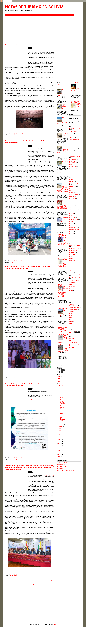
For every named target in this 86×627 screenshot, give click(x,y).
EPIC (70, 340)
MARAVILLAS (72, 217)
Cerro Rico (71, 150)
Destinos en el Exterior (74, 171)
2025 (59, 376)
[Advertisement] (43, 27)
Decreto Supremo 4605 (48, 475)
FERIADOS (71, 181)
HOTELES (71, 196)
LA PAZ (70, 202)
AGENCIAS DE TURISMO (74, 128)
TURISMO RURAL (73, 309)
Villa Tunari (71, 323)
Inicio (31, 580)
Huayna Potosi (72, 198)
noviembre (61, 387)
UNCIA (70, 313)
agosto (60, 426)
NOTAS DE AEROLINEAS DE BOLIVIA (62, 235)
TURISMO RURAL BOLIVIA (62, 466)
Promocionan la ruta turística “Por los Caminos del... (62, 396)
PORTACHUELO (72, 254)
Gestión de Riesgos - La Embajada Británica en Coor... (62, 410)
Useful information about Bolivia (75, 102)
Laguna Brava (72, 207)
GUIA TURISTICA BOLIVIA (62, 462)
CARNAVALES (72, 143)
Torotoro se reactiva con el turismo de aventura (21, 45)
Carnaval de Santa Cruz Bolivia (62, 328)
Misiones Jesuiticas (73, 219)
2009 (59, 454)
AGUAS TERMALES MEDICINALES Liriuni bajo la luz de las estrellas (62, 149)
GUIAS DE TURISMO (73, 194)
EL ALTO (71, 173)
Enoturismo (71, 179)
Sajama (71, 270)
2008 (59, 456)
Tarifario (58, 84)
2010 (59, 452)
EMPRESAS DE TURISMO (75, 176)
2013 (59, 447)
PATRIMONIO (72, 252)
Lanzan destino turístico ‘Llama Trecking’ (64, 106)
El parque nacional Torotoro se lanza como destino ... (62, 403)
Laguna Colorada (73, 209)
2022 (59, 381)
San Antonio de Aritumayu (74, 274)
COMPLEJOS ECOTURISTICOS (73, 162)
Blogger (55, 624)
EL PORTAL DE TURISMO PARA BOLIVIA (65, 470)
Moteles (71, 221)
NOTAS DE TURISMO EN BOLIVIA (34, 7)
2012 (59, 448)
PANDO (71, 235)
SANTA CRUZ (72, 286)
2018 (59, 437)
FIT (70, 190)
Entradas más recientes (11, 580)
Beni (70, 141)
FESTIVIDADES (72, 186)
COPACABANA (72, 166)
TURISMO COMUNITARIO (75, 301)
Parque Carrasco (73, 237)
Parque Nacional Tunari (74, 248)
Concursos (71, 164)
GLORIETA (71, 192)
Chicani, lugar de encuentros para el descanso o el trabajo (61, 174)
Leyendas (71, 213)
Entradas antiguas (49, 580)
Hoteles (60, 344)
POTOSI (71, 256)
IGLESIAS (71, 200)
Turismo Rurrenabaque (74, 349)
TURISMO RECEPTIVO (74, 307)
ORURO (11, 262)
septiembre (61, 424)
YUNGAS (71, 325)
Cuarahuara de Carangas (74, 168)
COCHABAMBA (72, 159)
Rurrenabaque (72, 267)
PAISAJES (71, 233)
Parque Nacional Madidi (74, 242)
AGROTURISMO (73, 131)
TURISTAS (71, 311)
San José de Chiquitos (74, 280)
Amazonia (71, 135)
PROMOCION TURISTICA (75, 260)
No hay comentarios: (24, 133)
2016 (59, 441)
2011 (59, 450)
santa (70, 284)
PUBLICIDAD (72, 263)
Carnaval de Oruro (62, 258)
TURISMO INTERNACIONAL (73, 305)
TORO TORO (12, 134)
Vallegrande (71, 319)
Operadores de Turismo (74, 229)
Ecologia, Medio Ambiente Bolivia (75, 83)
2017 (59, 439)
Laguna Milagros (73, 211)
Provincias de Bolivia (63, 334)
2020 (59, 434)
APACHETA (71, 137)
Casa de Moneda (73, 148)
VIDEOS (71, 321)
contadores (71, 332)
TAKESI (71, 290)
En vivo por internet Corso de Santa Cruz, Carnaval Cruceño (62, 330)
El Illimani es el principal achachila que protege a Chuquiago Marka (62, 120)
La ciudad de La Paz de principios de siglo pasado (65, 135)
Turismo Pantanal (73, 342)
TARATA (71, 292)
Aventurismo (72, 338)
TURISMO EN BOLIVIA (62, 468)
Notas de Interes (13, 459)
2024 (59, 378)
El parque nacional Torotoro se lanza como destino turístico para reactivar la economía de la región (27, 267)
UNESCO (71, 315)
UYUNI (70, 317)
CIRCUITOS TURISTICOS (75, 156)
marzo (60, 430)
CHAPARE (71, 152)
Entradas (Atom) (32, 584)
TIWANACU (71, 296)
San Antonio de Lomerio (74, 277)
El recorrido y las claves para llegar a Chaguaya (65, 219)
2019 (59, 436)
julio (60, 428)
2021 (59, 383)
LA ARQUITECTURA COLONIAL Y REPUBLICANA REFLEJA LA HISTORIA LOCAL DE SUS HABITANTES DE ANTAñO (62, 187)
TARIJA (71, 294)
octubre (61, 422)
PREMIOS (71, 258)
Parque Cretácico (73, 239)
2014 (59, 445)
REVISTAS (71, 265)
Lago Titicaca (72, 205)
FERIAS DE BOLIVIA (62, 308)
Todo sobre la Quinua (61, 285)
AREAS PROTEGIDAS (74, 139)
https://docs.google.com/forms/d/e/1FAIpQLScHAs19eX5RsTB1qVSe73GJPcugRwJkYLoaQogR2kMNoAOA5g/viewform (41, 399)
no (69, 225)
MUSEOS (71, 223)
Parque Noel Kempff (73, 250)
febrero (61, 432)
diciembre (61, 385)
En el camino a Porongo (65, 162)
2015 (59, 443)
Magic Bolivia (72, 347)
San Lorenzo (72, 282)
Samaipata (71, 272)
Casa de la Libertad (73, 145)
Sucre (70, 288)
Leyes (70, 215)
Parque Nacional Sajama (74, 245)
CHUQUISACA (72, 154)
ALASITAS (71, 133)
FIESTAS (71, 188)
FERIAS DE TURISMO (74, 183)
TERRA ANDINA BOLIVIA (62, 464)
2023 (59, 380)
